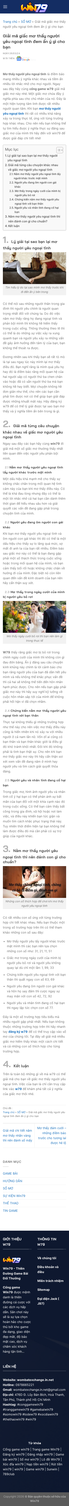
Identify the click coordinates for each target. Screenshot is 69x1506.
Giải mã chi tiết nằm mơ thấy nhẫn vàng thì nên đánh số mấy (17, 1135)
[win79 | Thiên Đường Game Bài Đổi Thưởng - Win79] (34, 6)
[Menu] (5, 6)
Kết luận (14, 226)
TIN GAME (10, 1211)
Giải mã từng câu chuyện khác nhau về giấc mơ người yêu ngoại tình (33, 167)
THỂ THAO (10, 1203)
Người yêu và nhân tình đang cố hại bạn (37, 209)
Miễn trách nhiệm (50, 1281)
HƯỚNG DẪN (12, 1181)
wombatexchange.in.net (35, 1380)
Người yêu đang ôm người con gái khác (35, 184)
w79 (18, 1089)
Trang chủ (10, 22)
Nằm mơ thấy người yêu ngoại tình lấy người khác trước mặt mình (37, 176)
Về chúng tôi (46, 1258)
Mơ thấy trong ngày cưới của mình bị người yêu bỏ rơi (37, 193)
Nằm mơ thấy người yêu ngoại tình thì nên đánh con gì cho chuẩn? (34, 219)
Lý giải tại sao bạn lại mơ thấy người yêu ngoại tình (32, 158)
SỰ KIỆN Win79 (14, 1196)
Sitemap (43, 1290)
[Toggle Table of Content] (57, 150)
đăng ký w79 (18, 1032)
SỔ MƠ (26, 22)
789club (9, 1474)
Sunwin (52, 1469)
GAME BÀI (10, 1173)
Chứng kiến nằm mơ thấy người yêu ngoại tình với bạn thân (37, 201)
